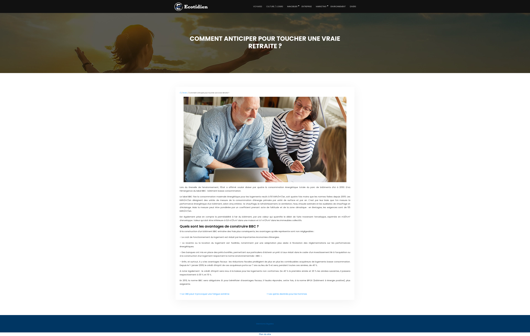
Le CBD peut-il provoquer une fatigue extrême (205, 293)
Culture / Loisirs (274, 6)
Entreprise (307, 6)
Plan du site (265, 334)
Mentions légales (265, 323)
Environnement (338, 6)
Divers (353, 6)
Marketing (321, 6)
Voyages (257, 6)
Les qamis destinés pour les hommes (288, 293)
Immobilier (292, 6)
